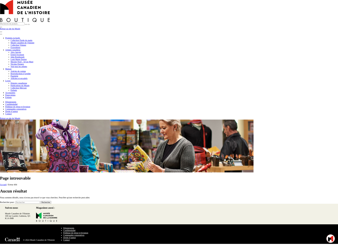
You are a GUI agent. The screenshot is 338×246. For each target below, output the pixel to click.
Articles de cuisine (18, 71)
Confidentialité (11, 104)
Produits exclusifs (12, 38)
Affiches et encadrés (19, 78)
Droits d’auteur (11, 111)
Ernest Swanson (17, 55)
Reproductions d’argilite (21, 74)
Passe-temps (10, 95)
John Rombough (17, 57)
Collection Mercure (19, 88)
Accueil (3, 185)
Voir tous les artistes (19, 66)
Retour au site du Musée (10, 29)
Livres (8, 81)
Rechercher (45, 202)
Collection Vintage (18, 45)
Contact (8, 114)
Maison (8, 69)
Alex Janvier (16, 52)
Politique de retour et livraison (17, 107)
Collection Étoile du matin (21, 40)
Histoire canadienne (19, 83)
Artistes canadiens (12, 50)
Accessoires (10, 93)
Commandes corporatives (15, 109)
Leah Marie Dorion (19, 59)
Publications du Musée (20, 85)
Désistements (10, 102)
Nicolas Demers (17, 64)
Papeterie (14, 76)
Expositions (15, 47)
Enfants (14, 90)
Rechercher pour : (7, 202)
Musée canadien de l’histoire (22, 43)
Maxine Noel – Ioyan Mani (22, 62)
